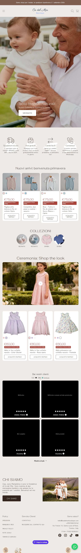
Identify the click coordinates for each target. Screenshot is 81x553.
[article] (21, 399)
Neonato (27, 113)
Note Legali (7, 533)
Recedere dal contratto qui (33, 524)
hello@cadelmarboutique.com (68, 520)
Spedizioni (6, 520)
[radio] (4, 193)
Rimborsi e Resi (8, 524)
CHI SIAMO (12, 498)
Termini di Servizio (9, 537)
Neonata (46, 113)
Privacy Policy (8, 529)
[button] (3, 11)
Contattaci (26, 520)
